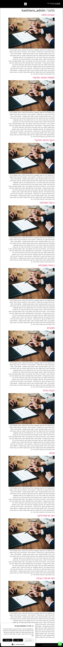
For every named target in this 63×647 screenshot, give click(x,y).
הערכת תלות (48, 14)
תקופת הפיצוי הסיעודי (43, 77)
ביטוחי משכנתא (46, 265)
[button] (25, 4)
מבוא (52, 452)
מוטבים (51, 327)
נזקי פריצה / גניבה (45, 578)
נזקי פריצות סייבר (46, 515)
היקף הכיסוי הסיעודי (44, 140)
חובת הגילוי (49, 390)
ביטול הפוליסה (47, 202)
